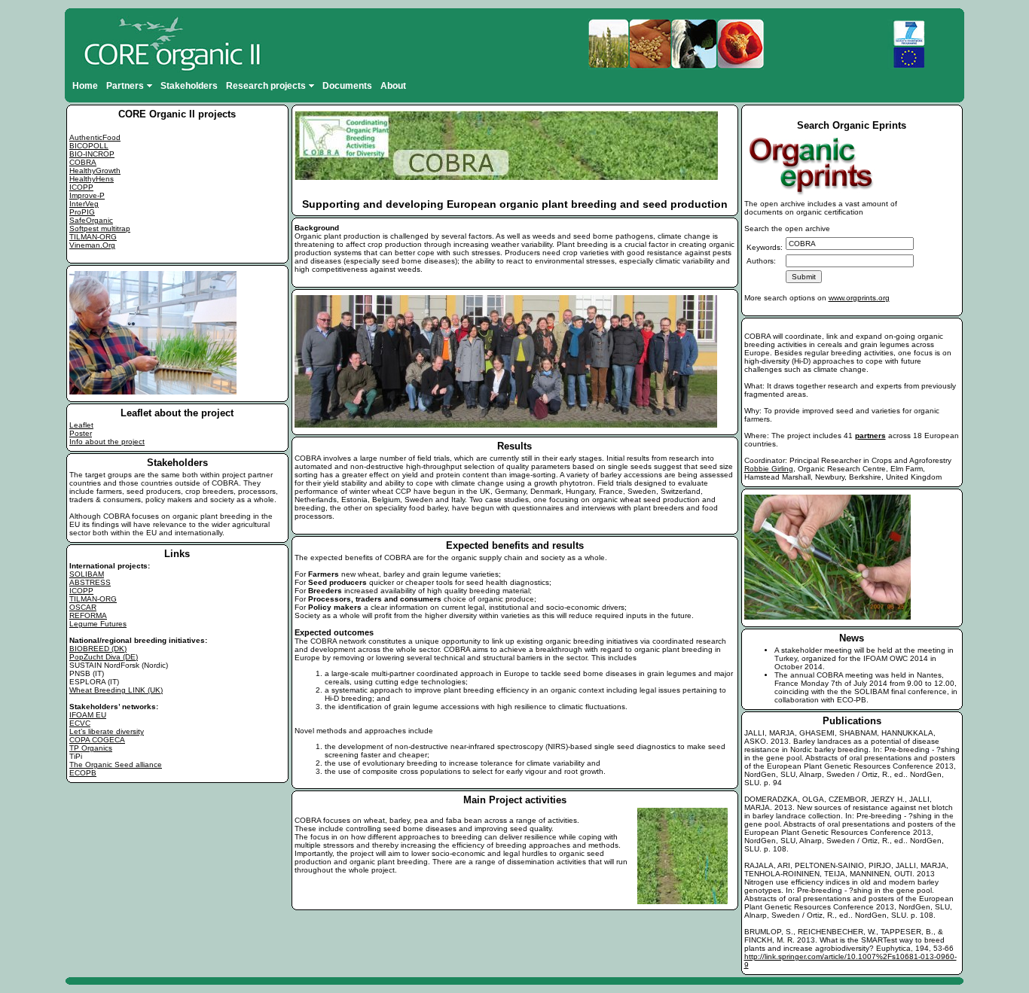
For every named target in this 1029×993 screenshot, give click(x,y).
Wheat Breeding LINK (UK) (116, 690)
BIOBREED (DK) (98, 648)
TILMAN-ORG (93, 237)
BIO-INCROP (92, 154)
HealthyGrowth (95, 170)
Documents (347, 86)
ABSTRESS (90, 582)
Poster (80, 433)
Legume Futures (98, 624)
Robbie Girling (768, 469)
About (393, 86)
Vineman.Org (92, 245)
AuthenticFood (95, 137)
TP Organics (90, 748)
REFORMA (88, 615)
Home (85, 86)
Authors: (761, 261)
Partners (125, 86)
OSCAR (82, 607)
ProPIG (82, 212)
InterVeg (84, 204)
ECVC (79, 723)
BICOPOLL (88, 146)
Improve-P (87, 195)
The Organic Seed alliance (115, 764)
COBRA (82, 162)
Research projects (266, 86)
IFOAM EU (87, 715)
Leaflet (81, 425)
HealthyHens (91, 179)
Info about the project (107, 441)
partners (870, 435)
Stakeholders (189, 86)
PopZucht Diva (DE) (103, 657)
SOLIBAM (86, 574)
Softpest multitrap (99, 228)
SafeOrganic (91, 220)
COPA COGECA (97, 740)
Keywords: (765, 247)
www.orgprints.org (859, 298)
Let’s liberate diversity (106, 731)
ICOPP (81, 187)
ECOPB (82, 773)
